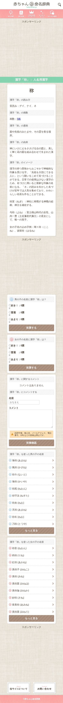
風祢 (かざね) (19, 467)
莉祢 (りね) (18, 555)
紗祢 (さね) (18, 597)
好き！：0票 (17, 305)
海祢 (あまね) (19, 460)
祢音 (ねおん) (19, 548)
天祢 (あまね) (19, 509)
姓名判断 (11, 13)
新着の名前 (52, 13)
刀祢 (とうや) (19, 523)
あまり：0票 (17, 319)
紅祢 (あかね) (19, 562)
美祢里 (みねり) (20, 611)
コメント (14, 407)
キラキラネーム (42, 13)
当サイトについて (18, 688)
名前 (11, 398)
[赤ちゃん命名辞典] (31, 4)
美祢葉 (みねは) (20, 583)
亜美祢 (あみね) (20, 604)
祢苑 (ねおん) (19, 488)
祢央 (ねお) (18, 502)
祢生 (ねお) (18, 516)
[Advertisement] (31, 49)
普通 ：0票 (17, 312)
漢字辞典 (21, 13)
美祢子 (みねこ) (20, 569)
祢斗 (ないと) (19, 474)
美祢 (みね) (18, 576)
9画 (19, 118)
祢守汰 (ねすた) (20, 495)
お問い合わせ (44, 688)
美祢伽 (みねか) (20, 590)
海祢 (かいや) (19, 481)
